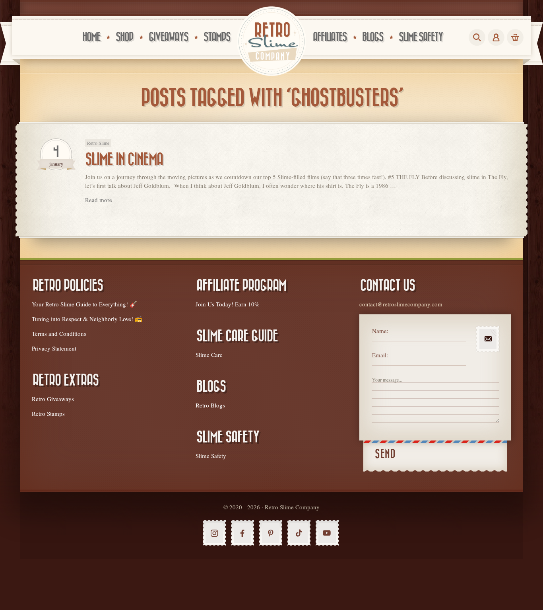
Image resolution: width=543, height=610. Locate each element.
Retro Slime (98, 143)
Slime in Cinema (124, 159)
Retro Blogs (210, 405)
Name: (380, 331)
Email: (380, 355)
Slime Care (209, 355)
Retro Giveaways (53, 399)
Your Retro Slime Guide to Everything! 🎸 (84, 304)
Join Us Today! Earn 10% (228, 304)
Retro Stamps (48, 413)
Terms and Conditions (59, 333)
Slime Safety (211, 456)
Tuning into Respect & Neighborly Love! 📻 (87, 319)
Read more (98, 200)
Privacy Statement (54, 348)
